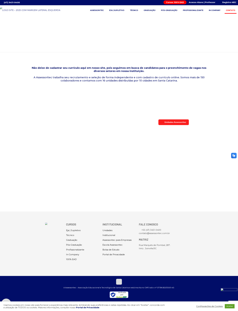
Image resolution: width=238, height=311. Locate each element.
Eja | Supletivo (73, 230)
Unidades (107, 230)
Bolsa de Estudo (110, 249)
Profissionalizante (75, 249)
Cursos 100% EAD (175, 2)
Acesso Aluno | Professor (202, 2)
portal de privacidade (81, 181)
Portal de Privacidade (113, 254)
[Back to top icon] (119, 282)
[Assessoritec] (30, 10)
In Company (72, 254)
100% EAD (71, 259)
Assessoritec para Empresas (117, 240)
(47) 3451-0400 (12, 2)
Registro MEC (229, 2)
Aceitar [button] (229, 306)
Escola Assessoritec (112, 244)
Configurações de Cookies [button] (209, 306)
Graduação (71, 240)
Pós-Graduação (74, 244)
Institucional (108, 235)
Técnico (70, 235)
